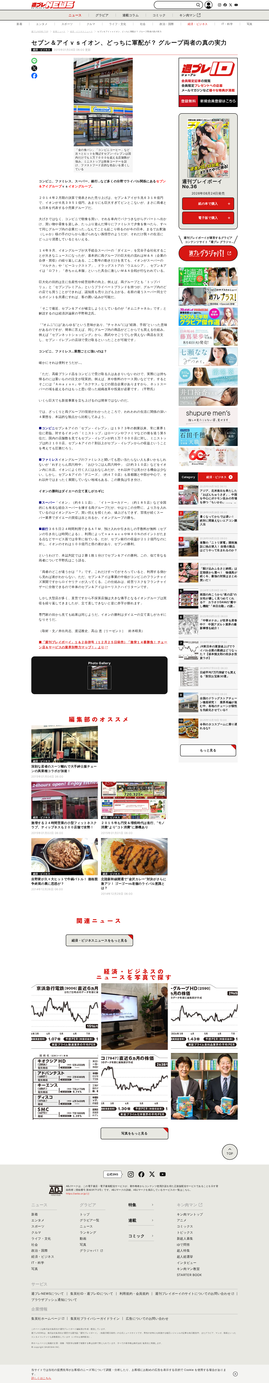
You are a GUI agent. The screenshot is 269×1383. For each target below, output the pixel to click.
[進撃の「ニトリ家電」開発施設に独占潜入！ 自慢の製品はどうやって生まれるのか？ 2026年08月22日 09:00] (134, 1016)
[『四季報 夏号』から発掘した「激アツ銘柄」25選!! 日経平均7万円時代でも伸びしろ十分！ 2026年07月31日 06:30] (204, 1086)
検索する (198, 5)
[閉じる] (235, 1374)
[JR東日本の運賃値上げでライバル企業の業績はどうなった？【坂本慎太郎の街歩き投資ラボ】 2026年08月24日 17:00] (64, 1016)
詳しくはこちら (41, 1378)
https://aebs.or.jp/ (78, 1193)
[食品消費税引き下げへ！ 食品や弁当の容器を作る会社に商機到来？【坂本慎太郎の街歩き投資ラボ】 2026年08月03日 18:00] (134, 1086)
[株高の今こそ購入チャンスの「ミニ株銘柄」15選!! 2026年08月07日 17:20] (64, 1086)
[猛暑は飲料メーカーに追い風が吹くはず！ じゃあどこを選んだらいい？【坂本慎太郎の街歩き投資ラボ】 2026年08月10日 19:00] (204, 1016)
